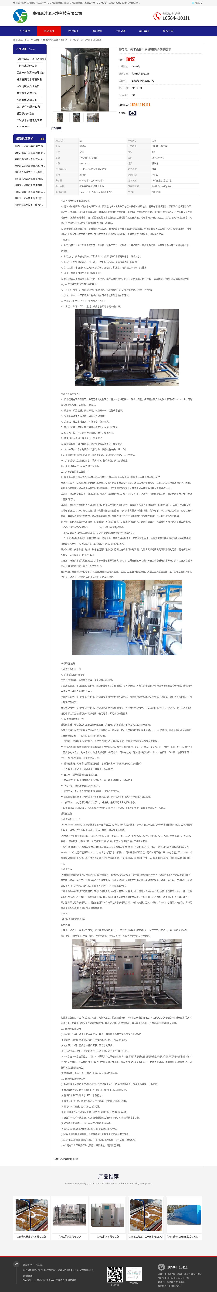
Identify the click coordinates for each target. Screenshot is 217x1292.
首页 (26, 40)
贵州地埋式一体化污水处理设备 (34, 59)
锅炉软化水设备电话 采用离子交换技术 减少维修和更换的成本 (30, 179)
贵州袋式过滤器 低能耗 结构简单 (30, 166)
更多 (42, 139)
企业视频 (73, 31)
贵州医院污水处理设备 (29, 79)
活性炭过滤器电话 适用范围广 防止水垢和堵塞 (30, 185)
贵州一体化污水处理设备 (30, 72)
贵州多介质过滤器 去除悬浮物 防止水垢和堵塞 (30, 172)
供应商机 (49, 31)
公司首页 (25, 31)
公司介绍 (97, 31)
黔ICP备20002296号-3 (54, 1270)
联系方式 (168, 31)
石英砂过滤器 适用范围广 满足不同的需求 (30, 146)
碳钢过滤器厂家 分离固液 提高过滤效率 (30, 153)
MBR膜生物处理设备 (28, 106)
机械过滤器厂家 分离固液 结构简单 (30, 192)
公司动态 (120, 31)
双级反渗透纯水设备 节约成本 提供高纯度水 (30, 159)
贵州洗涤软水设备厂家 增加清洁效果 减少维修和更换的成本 (30, 205)
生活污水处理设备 (27, 65)
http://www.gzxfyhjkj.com (66, 1159)
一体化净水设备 (162, 1236)
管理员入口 (61, 1280)
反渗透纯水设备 (50, 40)
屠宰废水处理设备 (27, 93)
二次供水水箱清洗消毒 (29, 120)
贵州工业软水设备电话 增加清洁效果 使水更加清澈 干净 (30, 198)
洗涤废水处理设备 (27, 100)
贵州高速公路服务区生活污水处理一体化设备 (128, 1236)
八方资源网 (40, 1280)
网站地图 (72, 1280)
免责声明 (50, 1280)
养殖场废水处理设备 (28, 86)
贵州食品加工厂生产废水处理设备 (85, 1236)
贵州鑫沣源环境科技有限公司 (77, 1270)
